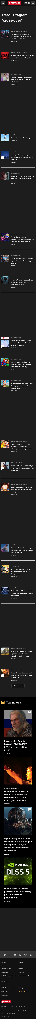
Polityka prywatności (8, 976)
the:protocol (22, 991)
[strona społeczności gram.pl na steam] (25, 955)
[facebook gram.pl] (10, 955)
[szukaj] (3, 3)
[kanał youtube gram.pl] (15, 955)
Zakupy (20, 988)
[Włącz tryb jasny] (27, 3)
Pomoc (20, 968)
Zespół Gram (6, 968)
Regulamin (5, 972)
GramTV (4, 991)
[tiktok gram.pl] (5, 955)
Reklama (21, 972)
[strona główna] (14, 3)
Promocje (4, 995)
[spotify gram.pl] (20, 955)
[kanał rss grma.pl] (30, 955)
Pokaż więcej (18, 686)
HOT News (5, 988)
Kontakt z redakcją (24, 976)
